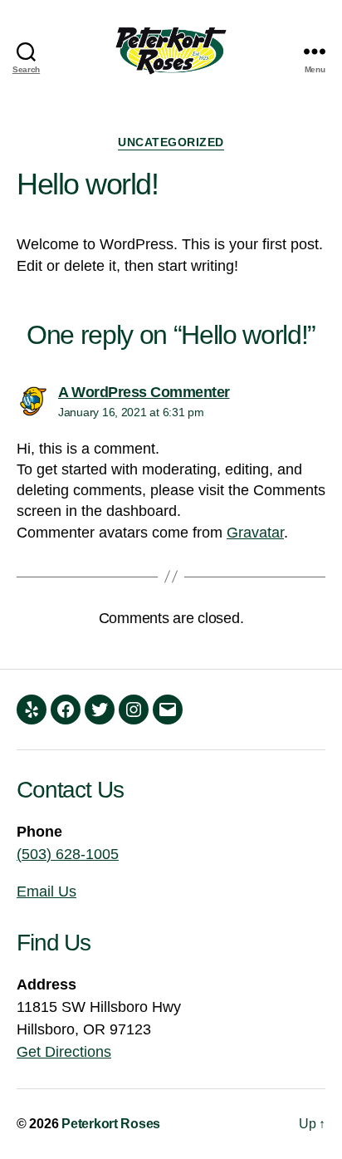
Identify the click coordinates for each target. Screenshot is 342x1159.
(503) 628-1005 (68, 854)
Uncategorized (171, 142)
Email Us (46, 891)
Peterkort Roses (110, 1124)
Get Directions (64, 1052)
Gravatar (255, 532)
